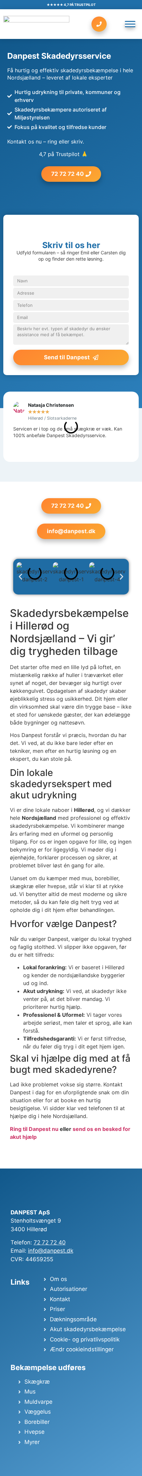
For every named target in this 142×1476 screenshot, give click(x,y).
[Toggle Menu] (130, 24)
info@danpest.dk (50, 1250)
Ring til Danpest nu (34, 1129)
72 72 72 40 (50, 1242)
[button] (20, 577)
